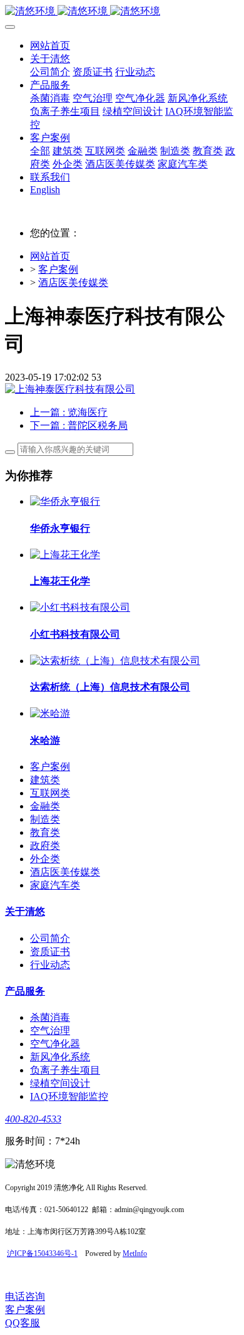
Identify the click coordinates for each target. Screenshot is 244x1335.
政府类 (45, 845)
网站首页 (50, 45)
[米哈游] (50, 713)
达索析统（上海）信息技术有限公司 (110, 687)
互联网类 (50, 793)
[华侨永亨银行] (65, 501)
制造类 (45, 819)
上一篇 (69, 412)
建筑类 (45, 779)
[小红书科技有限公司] (80, 607)
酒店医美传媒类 (73, 282)
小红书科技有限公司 (75, 634)
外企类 (45, 858)
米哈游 (45, 740)
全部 (40, 150)
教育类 (45, 832)
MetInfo (135, 1253)
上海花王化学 (60, 581)
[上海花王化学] (65, 554)
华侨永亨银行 (60, 528)
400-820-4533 (33, 1119)
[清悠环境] (122, 11)
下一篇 (79, 425)
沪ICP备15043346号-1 (42, 1253)
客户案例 (58, 269)
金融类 (45, 806)
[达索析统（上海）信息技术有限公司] (115, 660)
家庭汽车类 (55, 885)
